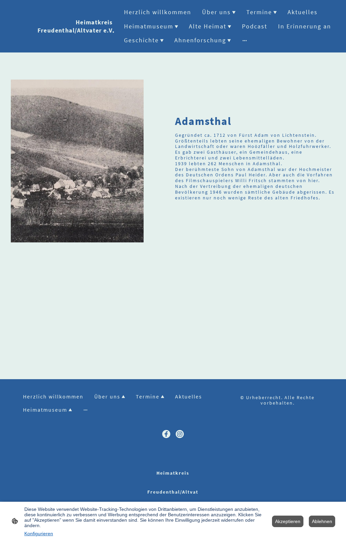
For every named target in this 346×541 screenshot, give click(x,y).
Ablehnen (322, 521)
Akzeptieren (287, 521)
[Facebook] (166, 434)
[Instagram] (180, 434)
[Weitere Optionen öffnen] (245, 40)
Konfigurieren (38, 533)
